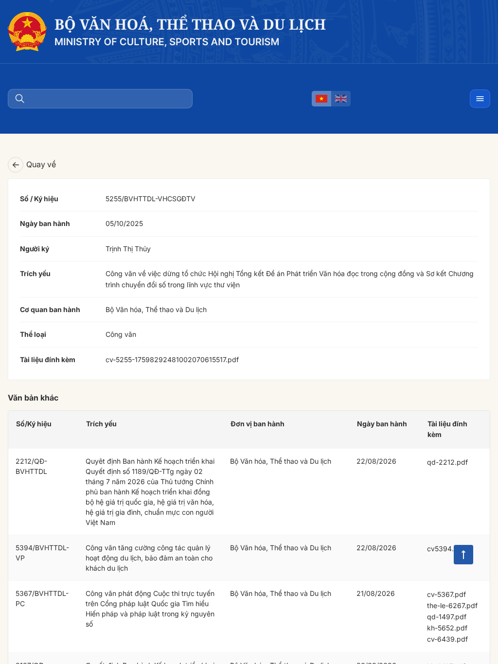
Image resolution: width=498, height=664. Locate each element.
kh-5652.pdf (447, 628)
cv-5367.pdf (446, 594)
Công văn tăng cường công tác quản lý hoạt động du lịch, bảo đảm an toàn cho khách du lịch (149, 557)
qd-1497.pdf (446, 616)
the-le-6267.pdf (452, 605)
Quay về (34, 164)
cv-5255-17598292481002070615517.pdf (172, 359)
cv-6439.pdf (447, 639)
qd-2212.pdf (447, 462)
